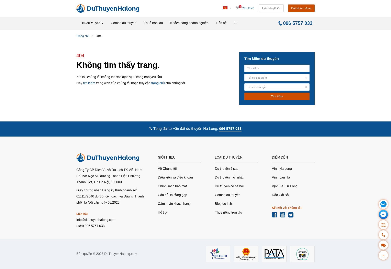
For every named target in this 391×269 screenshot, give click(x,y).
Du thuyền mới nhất (229, 177)
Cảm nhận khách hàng (174, 203)
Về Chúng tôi (167, 168)
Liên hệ (221, 23)
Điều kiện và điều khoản (175, 177)
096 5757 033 (230, 129)
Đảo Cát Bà (280, 195)
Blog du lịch (223, 203)
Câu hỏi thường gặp (172, 195)
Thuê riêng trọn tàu (228, 212)
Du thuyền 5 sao (226, 168)
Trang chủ (82, 35)
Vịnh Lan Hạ (281, 177)
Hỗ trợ (162, 212)
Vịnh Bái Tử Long (285, 186)
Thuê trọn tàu (153, 23)
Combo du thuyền (123, 23)
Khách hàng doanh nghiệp (189, 23)
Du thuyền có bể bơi (229, 186)
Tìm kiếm (277, 96)
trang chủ (158, 83)
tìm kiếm (89, 83)
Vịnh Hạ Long (282, 168)
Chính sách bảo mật (172, 186)
